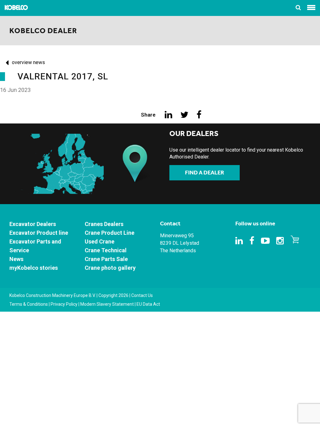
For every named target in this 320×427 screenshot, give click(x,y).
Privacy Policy (64, 304)
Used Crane (99, 241)
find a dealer (204, 172)
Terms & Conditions (28, 304)
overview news (28, 62)
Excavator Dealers (32, 224)
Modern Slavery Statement (107, 304)
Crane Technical (106, 250)
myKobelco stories (33, 267)
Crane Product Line (109, 232)
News (16, 259)
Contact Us (142, 295)
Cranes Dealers (104, 224)
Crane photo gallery (110, 267)
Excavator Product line (38, 232)
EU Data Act (148, 304)
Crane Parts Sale (106, 259)
